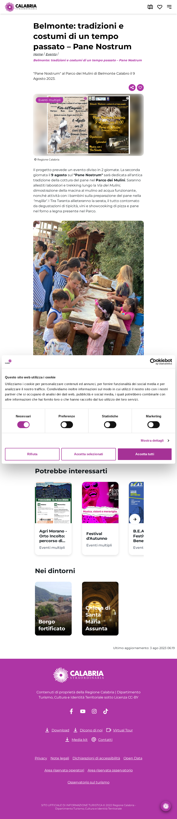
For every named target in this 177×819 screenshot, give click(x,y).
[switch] (67, 424)
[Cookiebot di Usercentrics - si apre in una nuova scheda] (153, 361)
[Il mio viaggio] (160, 7)
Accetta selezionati (88, 454)
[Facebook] (71, 711)
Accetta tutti (144, 454)
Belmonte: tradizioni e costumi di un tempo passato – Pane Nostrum (87, 60)
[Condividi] (132, 87)
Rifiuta (32, 454)
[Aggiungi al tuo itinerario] (140, 87)
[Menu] (169, 7)
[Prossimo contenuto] (134, 519)
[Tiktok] (105, 711)
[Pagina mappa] (150, 7)
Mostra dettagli (152, 440)
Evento (51, 54)
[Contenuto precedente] (42, 519)
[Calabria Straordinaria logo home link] (21, 7)
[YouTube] (82, 711)
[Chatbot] (165, 806)
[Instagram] (94, 711)
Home (38, 54)
